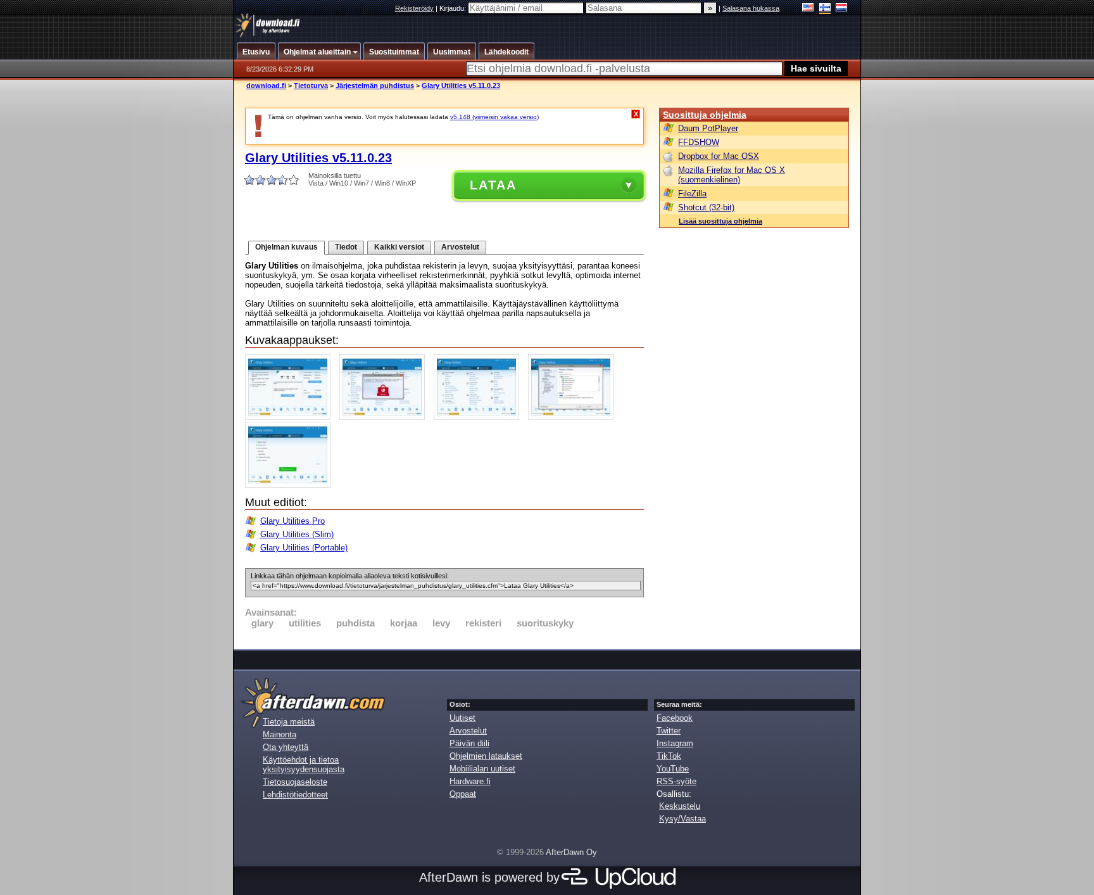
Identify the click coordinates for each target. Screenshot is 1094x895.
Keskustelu (679, 806)
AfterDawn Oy (571, 852)
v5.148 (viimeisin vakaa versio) (494, 116)
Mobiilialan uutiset (482, 768)
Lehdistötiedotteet (295, 794)
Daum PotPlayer (708, 128)
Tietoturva (311, 85)
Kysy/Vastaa (682, 818)
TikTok (669, 756)
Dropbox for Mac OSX (718, 156)
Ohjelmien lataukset (486, 756)
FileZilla (692, 193)
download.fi (266, 85)
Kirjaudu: (453, 8)
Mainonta (279, 734)
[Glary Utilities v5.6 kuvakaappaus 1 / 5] (291, 417)
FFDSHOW (698, 142)
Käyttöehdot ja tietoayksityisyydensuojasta (303, 764)
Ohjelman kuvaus (286, 247)
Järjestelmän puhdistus (375, 85)
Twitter (669, 730)
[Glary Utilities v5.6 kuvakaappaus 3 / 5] (479, 417)
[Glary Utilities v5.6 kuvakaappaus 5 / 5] (291, 485)
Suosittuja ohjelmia (704, 115)
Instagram (675, 743)
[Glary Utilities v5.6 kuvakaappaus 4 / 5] (574, 417)
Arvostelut (460, 247)
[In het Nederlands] (842, 8)
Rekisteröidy (414, 8)
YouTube (673, 768)
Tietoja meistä (289, 722)
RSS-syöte (676, 781)
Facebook (675, 718)
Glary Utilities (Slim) (297, 534)
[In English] (808, 8)
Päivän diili (469, 743)
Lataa (493, 185)
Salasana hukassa (750, 8)
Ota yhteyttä (285, 747)
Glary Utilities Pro (292, 521)
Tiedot (346, 247)
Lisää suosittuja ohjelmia (720, 221)
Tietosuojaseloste (295, 782)
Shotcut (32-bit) (706, 207)
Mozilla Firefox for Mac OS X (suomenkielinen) (731, 174)
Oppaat (463, 794)
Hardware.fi (470, 781)
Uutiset (462, 718)
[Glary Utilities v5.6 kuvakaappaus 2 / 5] (385, 417)
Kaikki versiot (399, 247)
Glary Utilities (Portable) (304, 547)
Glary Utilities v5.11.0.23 (461, 85)
